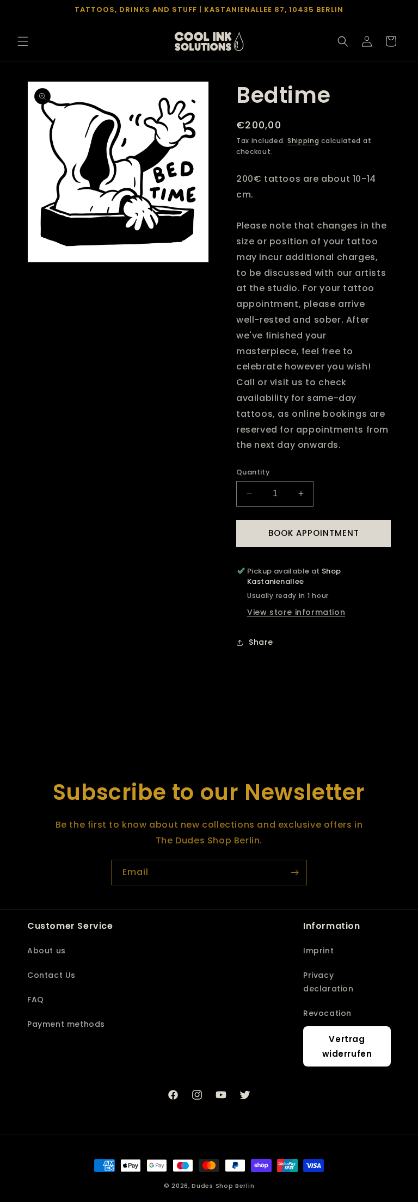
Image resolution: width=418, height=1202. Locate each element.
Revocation (327, 1013)
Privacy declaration (328, 982)
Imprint (318, 950)
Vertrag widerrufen (347, 1046)
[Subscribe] (294, 872)
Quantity (253, 472)
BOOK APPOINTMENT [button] (313, 533)
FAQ (35, 999)
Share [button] (261, 642)
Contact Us (51, 975)
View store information (296, 612)
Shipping (303, 140)
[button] (23, 41)
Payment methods (66, 1024)
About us (46, 950)
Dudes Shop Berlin (223, 1185)
